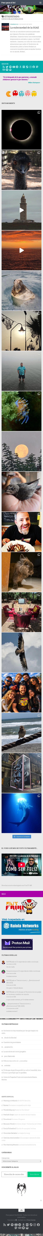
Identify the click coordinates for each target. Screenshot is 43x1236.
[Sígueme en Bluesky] (7, 67)
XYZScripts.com (30, 1235)
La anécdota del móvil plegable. (14, 1052)
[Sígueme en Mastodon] (37, 67)
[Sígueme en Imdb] (23, 67)
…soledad (6, 1065)
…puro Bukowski (9, 1056)
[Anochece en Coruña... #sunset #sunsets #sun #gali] (21, 250)
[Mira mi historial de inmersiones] (7, 69)
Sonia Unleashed (9, 1128)
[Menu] (40, 2)
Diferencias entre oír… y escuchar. (15, 1061)
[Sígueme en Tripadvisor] (3, 69)
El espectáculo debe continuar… (27, 962)
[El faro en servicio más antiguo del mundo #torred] (21, 210)
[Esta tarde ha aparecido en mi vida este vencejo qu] (21, 491)
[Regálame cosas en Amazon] (20, 67)
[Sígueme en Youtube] (13, 67)
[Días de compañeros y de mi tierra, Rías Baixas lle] (21, 612)
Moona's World (9, 1124)
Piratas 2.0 (14, 24)
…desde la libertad (9, 1038)
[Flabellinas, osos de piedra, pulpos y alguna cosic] (21, 411)
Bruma (5, 1105)
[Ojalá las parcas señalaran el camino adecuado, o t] (21, 451)
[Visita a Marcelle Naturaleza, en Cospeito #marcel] (21, 170)
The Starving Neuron (11, 1145)
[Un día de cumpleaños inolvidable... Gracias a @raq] (21, 652)
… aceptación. (8, 1047)
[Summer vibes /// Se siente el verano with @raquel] (21, 371)
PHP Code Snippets (14, 1235)
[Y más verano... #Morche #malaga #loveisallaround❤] (21, 331)
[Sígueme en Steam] (27, 67)
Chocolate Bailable (10, 1133)
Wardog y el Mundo (10, 1101)
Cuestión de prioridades (12, 1042)
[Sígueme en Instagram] (30, 67)
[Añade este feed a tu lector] (3, 67)
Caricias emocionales (11, 1138)
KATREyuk (10, 962)
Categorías (5, 1158)
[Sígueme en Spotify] (10, 67)
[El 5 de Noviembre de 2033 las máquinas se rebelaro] (21, 532)
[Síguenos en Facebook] (33, 67)
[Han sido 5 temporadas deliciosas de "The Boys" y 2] (21, 692)
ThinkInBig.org (8, 1110)
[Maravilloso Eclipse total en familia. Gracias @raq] (21, 130)
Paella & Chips (8, 1115)
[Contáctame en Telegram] (17, 67)
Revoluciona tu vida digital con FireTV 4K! (17, 885)
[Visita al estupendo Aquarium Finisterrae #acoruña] (21, 290)
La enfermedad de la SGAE (24, 27)
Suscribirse (34, 1174)
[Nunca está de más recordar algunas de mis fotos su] (21, 813)
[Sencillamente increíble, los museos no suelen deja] (21, 773)
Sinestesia (7, 1119)
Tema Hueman (31, 1220)
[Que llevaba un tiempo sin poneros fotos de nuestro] (21, 572)
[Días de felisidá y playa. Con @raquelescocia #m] (21, 733)
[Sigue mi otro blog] (10, 69)
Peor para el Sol (8, 2)
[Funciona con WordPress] (16, 1220)
